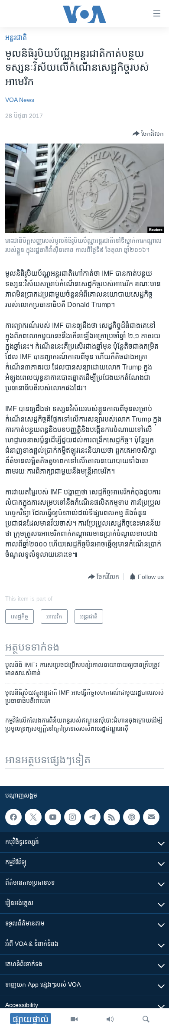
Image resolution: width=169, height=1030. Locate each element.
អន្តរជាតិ (16, 37)
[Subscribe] (151, 817)
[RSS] (112, 817)
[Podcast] (131, 817)
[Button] (148, 133)
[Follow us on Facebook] (13, 817)
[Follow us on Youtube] (53, 817)
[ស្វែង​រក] (146, 1019)
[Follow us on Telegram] (92, 817)
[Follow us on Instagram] (72, 817)
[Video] (74, 1019)
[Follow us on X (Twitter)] (33, 817)
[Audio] (110, 1019)
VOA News (19, 99)
